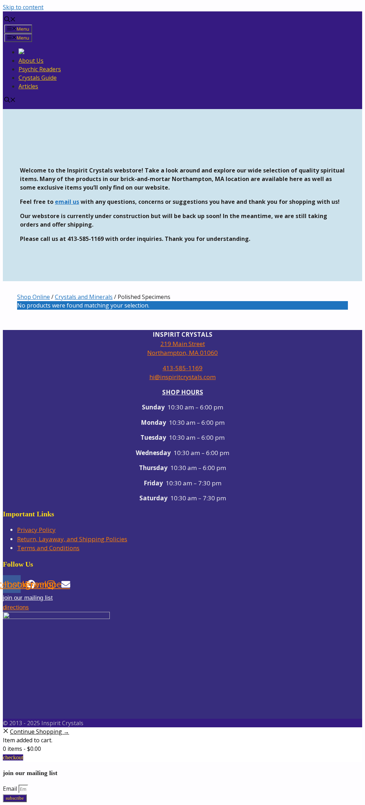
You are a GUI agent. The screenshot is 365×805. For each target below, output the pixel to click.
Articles (28, 86)
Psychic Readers (40, 69)
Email (11, 789)
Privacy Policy (36, 530)
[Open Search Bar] (10, 20)
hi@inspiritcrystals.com (182, 377)
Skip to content (23, 7)
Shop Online (33, 297)
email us (67, 202)
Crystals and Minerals (84, 297)
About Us (31, 60)
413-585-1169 (182, 368)
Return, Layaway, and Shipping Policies (72, 539)
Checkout (13, 757)
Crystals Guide (38, 78)
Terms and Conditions (48, 548)
